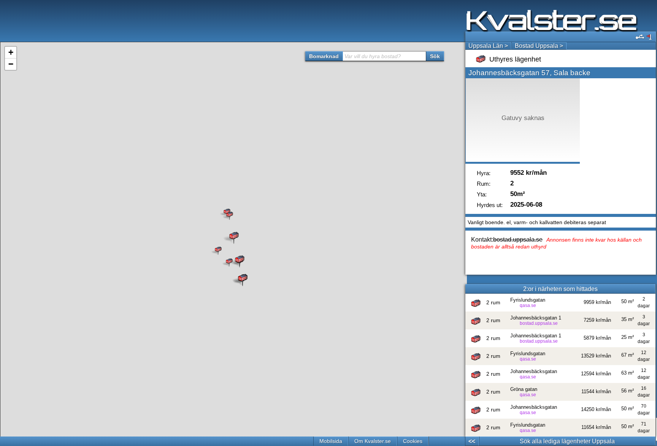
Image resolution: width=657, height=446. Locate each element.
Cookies (412, 441)
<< (471, 441)
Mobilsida (330, 441)
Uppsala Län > (488, 46)
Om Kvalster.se (372, 441)
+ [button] (10, 52)
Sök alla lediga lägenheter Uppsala (567, 441)
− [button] (10, 64)
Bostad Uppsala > (539, 46)
